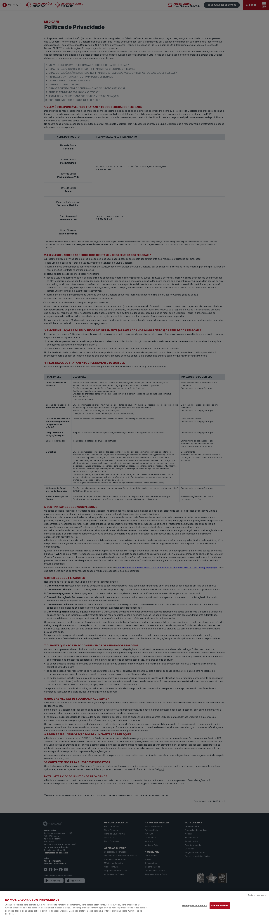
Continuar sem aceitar (257, 895)
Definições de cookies (194, 905)
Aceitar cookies (219, 905)
